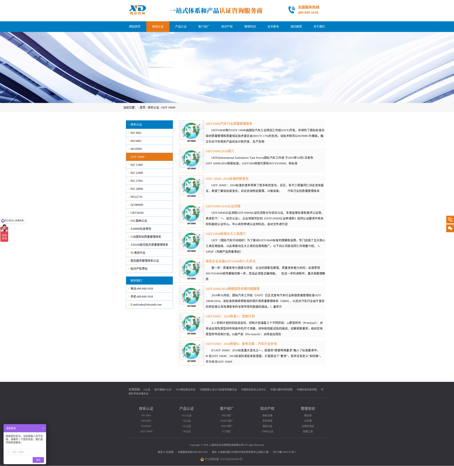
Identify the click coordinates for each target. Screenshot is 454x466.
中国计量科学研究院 (281, 389)
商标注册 (267, 415)
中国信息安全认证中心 (253, 389)
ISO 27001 (137, 180)
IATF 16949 (168, 107)
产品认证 (181, 26)
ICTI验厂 (227, 431)
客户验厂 (204, 26)
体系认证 (158, 26)
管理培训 (250, 26)
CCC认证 (187, 415)
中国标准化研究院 (307, 389)
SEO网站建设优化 (185, 389)
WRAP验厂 (227, 426)
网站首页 (134, 26)
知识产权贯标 (139, 268)
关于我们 (319, 26)
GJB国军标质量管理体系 (146, 236)
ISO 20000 (137, 188)
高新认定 (267, 426)
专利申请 (267, 420)
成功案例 (296, 26)
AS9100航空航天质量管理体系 (149, 244)
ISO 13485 (137, 164)
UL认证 (186, 426)
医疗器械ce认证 (162, 389)
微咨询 (308, 415)
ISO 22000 (137, 172)
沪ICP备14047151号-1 (284, 452)
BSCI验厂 (227, 415)
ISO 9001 (136, 132)
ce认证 (146, 389)
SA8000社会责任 (141, 228)
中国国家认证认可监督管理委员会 (218, 389)
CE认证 (186, 420)
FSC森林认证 (139, 220)
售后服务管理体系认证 (145, 260)
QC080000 (137, 204)
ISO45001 (136, 148)
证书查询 (273, 26)
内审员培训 (308, 426)
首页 (143, 107)
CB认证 (186, 431)
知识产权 (227, 26)
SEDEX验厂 (227, 420)
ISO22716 (136, 196)
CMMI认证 (267, 431)
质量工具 (308, 431)
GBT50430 (137, 212)
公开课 (308, 420)
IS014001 (136, 140)
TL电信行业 (138, 252)
